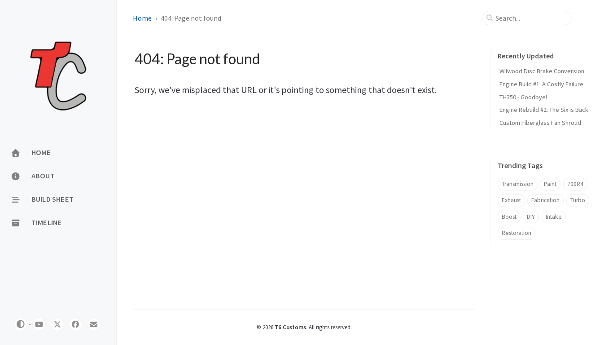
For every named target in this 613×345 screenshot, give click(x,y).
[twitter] (57, 324)
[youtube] (39, 324)
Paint (550, 184)
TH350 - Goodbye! (523, 97)
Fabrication (545, 200)
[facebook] (75, 324)
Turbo (577, 200)
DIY (531, 217)
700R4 (575, 184)
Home (142, 17)
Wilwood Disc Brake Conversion (541, 71)
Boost (509, 217)
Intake (554, 217)
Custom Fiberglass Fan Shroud (540, 123)
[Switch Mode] (20, 324)
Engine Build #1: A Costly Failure (541, 84)
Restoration (516, 233)
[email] (94, 324)
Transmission (518, 184)
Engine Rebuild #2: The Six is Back (543, 110)
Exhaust (511, 200)
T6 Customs (290, 327)
